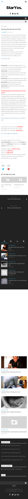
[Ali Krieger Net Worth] (20, 180)
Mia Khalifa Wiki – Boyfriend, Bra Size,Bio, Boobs (14, 432)
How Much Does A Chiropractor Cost (17, 255)
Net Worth (4, 26)
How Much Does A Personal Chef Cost (11, 372)
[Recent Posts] (4, 241)
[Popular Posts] (11, 241)
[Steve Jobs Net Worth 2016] (7, 180)
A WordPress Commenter (8, 469)
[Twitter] (13, 14)
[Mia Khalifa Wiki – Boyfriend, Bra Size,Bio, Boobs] (4, 272)
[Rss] (18, 14)
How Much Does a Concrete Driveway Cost (13, 460)
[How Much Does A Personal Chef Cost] (4, 248)
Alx (22, 491)
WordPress (13, 491)
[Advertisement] (12, 224)
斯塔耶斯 (4, 32)
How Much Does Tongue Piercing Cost (11, 412)
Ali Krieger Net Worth (19, 185)
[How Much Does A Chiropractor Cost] (4, 256)
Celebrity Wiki (11, 245)
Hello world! (19, 469)
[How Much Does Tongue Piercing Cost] (4, 264)
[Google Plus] (15, 14)
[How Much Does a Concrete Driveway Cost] (4, 281)
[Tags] (23, 241)
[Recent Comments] (17, 241)
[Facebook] (10, 14)
